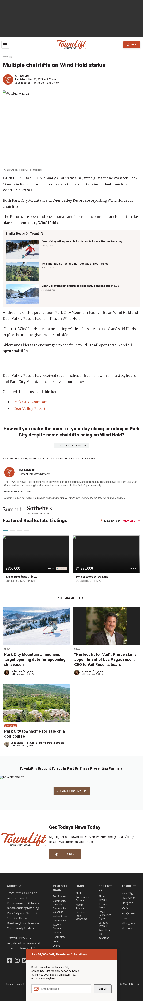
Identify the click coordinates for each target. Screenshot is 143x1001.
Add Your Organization (71, 791)
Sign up (103, 989)
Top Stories (59, 896)
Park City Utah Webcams (81, 916)
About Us (14, 886)
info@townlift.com (39, 474)
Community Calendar (59, 902)
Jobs (55, 941)
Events (56, 945)
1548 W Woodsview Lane (92, 576)
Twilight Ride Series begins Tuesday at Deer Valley (74, 263)
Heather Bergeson (23, 671)
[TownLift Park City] (71, 44)
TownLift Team (103, 906)
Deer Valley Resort (29, 409)
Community (59, 920)
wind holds (75, 458)
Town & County (57, 927)
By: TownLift (27, 470)
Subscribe (66, 854)
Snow (7, 649)
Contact (9, 984)
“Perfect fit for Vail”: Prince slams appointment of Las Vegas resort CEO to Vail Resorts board (105, 659)
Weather (7, 57)
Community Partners (82, 899)
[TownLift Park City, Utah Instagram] (17, 961)
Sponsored (10, 726)
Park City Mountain (30, 402)
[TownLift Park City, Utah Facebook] (9, 961)
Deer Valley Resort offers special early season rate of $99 (80, 285)
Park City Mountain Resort (52, 458)
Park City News (60, 887)
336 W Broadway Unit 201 (22, 576)
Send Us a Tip (104, 932)
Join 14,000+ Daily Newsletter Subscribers (59, 954)
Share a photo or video (38, 497)
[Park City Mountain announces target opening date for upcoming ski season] (36, 626)
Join (133, 44)
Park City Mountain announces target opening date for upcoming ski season (35, 659)
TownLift (23, 75)
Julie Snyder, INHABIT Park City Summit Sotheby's (37, 743)
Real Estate (59, 937)
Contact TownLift (103, 924)
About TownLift (81, 906)
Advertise (104, 938)
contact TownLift (64, 497)
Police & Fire (60, 916)
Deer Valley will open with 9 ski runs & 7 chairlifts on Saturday (81, 241)
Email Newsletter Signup (105, 915)
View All (129, 521)
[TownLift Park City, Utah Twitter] (24, 961)
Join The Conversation (71, 445)
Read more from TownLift (19, 491)
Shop (79, 892)
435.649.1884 (112, 520)
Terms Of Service (24, 984)
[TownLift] (9, 79)
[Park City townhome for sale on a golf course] (36, 703)
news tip (19, 497)
